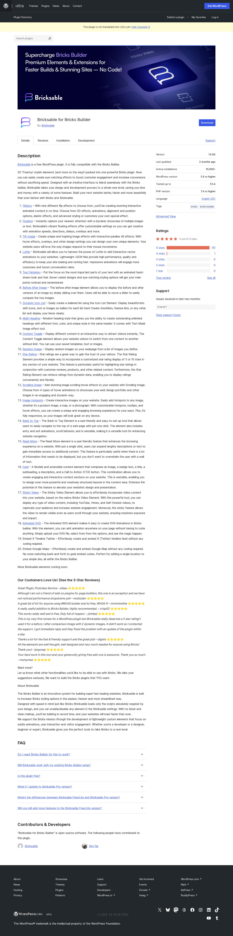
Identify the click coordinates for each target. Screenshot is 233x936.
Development (86, 140)
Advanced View (166, 216)
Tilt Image (29, 236)
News (17, 884)
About (17, 879)
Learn (100, 879)
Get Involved (146, 879)
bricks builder (207, 206)
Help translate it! (141, 26)
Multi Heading (31, 318)
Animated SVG (32, 523)
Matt (185, 884)
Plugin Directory (23, 17)
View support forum (168, 315)
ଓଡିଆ (49, 914)
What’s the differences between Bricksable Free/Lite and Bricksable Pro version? (69, 797)
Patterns (60, 895)
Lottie (26, 252)
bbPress (187, 890)
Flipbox (27, 205)
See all (211, 277)
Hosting (18, 890)
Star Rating (30, 354)
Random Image (32, 349)
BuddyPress (189, 895)
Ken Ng (93, 846)
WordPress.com (191, 879)
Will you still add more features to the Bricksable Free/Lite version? (60, 808)
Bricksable (48, 125)
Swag (143, 895)
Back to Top (31, 421)
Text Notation (31, 272)
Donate (144, 890)
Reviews (43, 140)
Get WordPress (217, 5)
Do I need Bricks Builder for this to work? (44, 754)
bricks (194, 206)
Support (210, 140)
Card (26, 467)
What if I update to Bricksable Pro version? (45, 786)
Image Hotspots (33, 400)
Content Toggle (32, 333)
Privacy (18, 895)
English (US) (208, 198)
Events (143, 884)
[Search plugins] (49, 38)
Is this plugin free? (29, 776)
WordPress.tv (106, 895)
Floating (28, 221)
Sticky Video (31, 492)
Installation (63, 140)
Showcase (61, 879)
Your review (163, 277)
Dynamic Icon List (34, 303)
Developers (104, 890)
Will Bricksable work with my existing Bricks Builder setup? (54, 765)
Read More (30, 441)
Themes (60, 884)
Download (207, 122)
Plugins (59, 890)
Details (25, 140)
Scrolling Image (32, 385)
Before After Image (35, 287)
